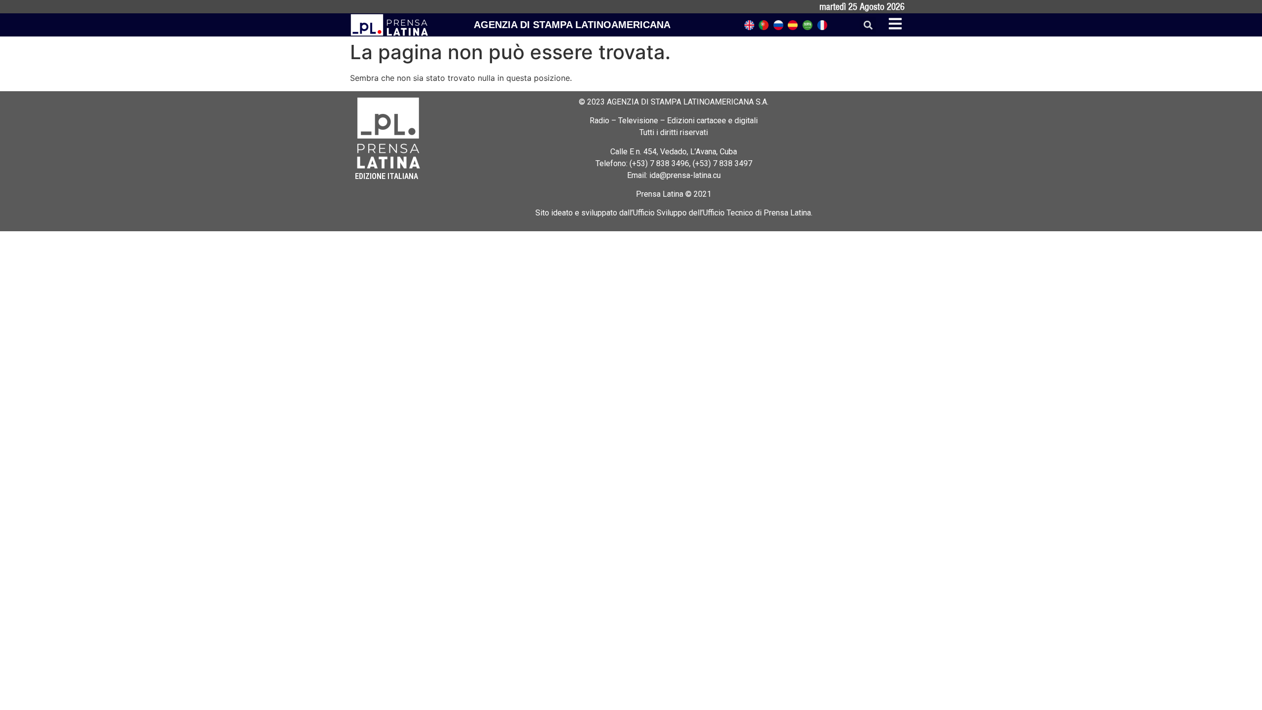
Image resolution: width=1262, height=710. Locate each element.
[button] (868, 25)
